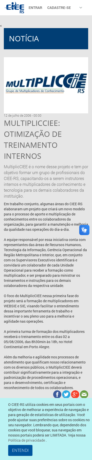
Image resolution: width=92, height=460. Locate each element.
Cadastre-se (59, 7)
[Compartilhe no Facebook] (57, 394)
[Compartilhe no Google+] (75, 394)
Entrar (35, 7)
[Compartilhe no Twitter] (66, 394)
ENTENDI (20, 450)
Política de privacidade (27, 440)
